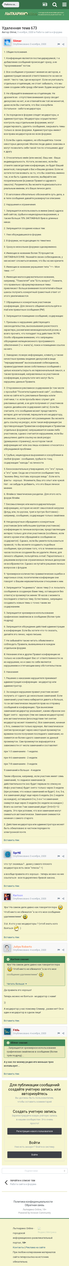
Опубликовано (29, 44)
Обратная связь (34, 1205)
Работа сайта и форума (49, 32)
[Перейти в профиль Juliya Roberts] (7, 948)
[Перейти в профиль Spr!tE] (7, 854)
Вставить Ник (11, 840)
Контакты (18, 1247)
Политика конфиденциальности (33, 1201)
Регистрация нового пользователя (34, 1131)
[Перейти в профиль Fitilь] (7, 1031)
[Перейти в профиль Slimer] (7, 42)
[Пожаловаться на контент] (58, 44)
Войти (34, 1154)
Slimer (13, 32)
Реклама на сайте (35, 1247)
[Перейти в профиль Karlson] (7, 897)
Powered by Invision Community (34, 1213)
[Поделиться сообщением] (63, 44)
